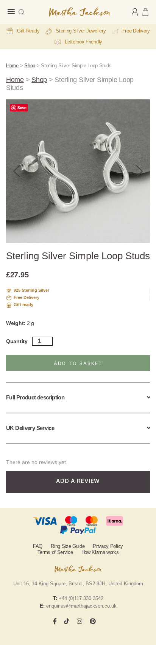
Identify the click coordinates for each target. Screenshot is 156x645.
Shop (29, 65)
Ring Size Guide (67, 546)
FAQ (37, 546)
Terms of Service (55, 552)
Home (12, 65)
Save (22, 107)
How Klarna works (100, 552)
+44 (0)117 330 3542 (81, 598)
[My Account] (135, 12)
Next (139, 171)
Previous (16, 171)
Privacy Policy (108, 546)
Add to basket (78, 363)
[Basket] (145, 11)
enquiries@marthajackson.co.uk (81, 606)
